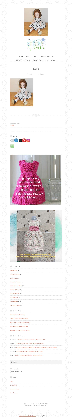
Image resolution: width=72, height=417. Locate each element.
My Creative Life (14, 293)
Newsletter (37, 60)
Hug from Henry (50, 60)
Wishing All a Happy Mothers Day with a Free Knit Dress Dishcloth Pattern (36, 347)
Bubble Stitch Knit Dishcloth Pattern (20, 322)
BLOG (35, 56)
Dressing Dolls (14, 278)
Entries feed (13, 385)
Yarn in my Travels (15, 305)
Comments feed (14, 389)
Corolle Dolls (13, 270)
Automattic (42, 405)
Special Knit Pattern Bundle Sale (19, 326)
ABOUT (28, 56)
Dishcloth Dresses (15, 274)
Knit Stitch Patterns (15, 282)
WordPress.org (14, 393)
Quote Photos (14, 297)
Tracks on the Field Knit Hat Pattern (20, 330)
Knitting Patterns (47, 56)
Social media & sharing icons (27, 416)
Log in (11, 381)
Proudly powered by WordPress (36, 403)
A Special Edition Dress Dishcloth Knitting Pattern (29, 343)
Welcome (20, 56)
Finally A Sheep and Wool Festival (19, 318)
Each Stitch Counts (23, 60)
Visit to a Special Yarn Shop (17, 314)
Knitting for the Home (16, 286)
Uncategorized (14, 301)
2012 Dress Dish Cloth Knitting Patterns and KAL (32, 339)
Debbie (42, 74)
